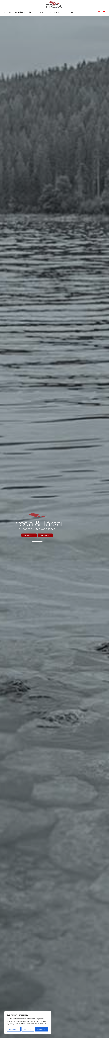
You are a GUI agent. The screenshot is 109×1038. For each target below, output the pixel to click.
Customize (14, 1029)
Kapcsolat (45, 535)
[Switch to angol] (99, 11)
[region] (27, 1022)
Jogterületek (29, 535)
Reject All (28, 1029)
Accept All (41, 1029)
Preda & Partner (54, 4)
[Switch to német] (104, 11)
